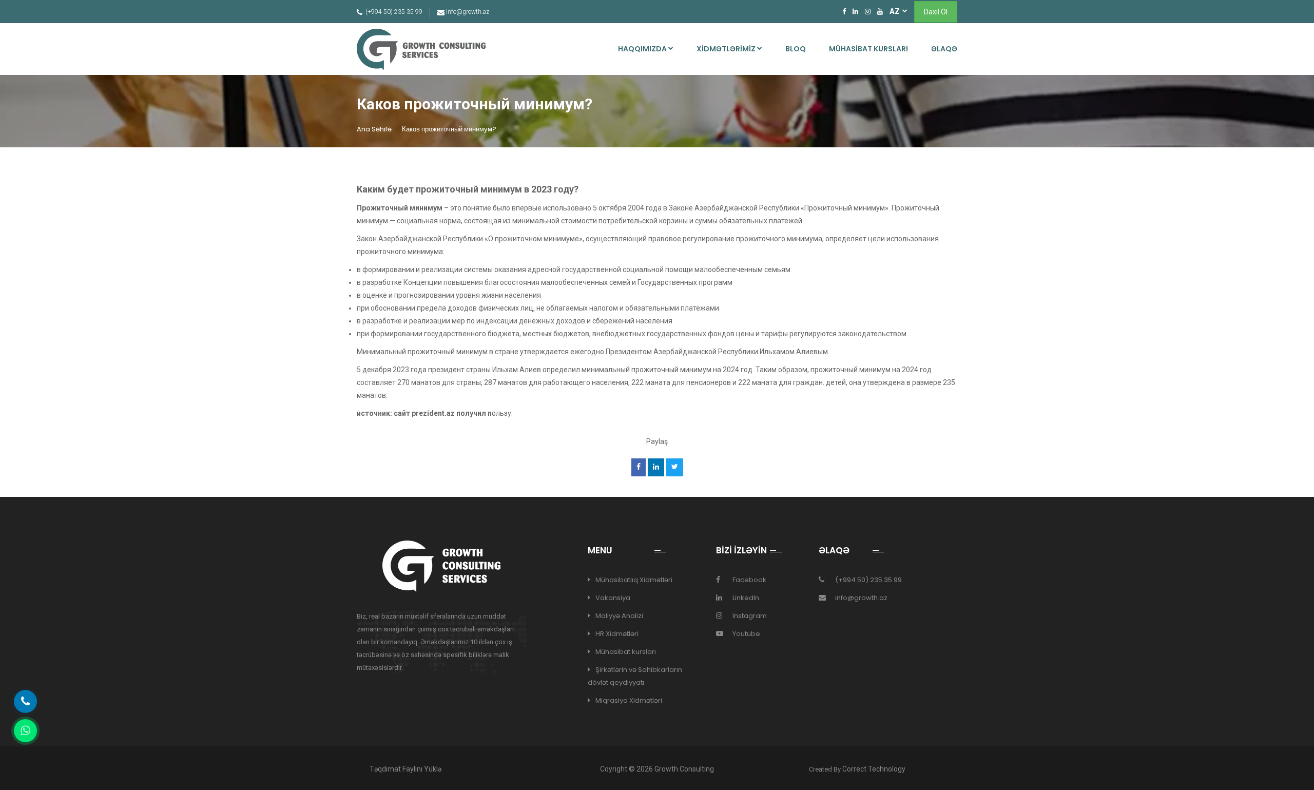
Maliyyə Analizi (619, 616)
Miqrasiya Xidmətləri (628, 700)
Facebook (749, 580)
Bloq (795, 49)
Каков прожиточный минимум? (449, 129)
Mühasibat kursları (868, 49)
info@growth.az (861, 598)
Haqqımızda (643, 49)
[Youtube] (880, 11)
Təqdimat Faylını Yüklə (405, 769)
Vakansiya (612, 598)
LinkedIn (745, 598)
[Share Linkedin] (655, 467)
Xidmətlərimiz (727, 49)
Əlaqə (944, 49)
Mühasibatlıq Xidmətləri (633, 580)
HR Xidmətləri (617, 634)
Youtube (746, 634)
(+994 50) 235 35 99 (868, 580)
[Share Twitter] (674, 467)
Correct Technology (873, 769)
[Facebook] (844, 11)
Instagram (749, 616)
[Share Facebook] (638, 467)
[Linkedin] (855, 11)
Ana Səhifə (374, 129)
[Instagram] (868, 11)
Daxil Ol (936, 12)
